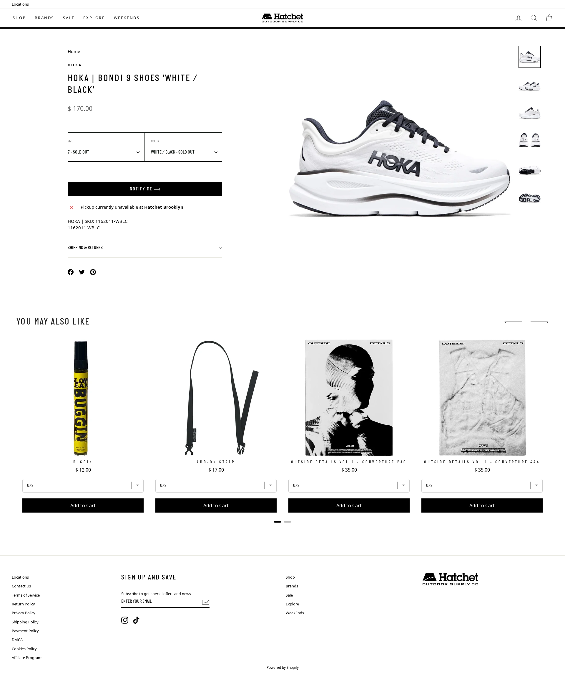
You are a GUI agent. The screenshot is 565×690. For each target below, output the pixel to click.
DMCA (17, 639)
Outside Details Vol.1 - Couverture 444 (482, 462)
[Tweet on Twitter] (82, 271)
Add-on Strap (216, 462)
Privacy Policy (23, 612)
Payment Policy (25, 630)
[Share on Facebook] (71, 271)
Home (74, 51)
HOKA (75, 64)
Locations (20, 4)
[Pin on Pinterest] (93, 271)
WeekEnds (127, 17)
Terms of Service (26, 595)
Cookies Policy (24, 648)
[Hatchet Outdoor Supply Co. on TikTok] (136, 620)
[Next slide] (540, 321)
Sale (68, 17)
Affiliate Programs (27, 657)
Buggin (83, 462)
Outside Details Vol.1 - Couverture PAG (349, 462)
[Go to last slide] (513, 321)
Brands (44, 17)
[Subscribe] (206, 602)
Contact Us (21, 586)
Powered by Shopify (283, 667)
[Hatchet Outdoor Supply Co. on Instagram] (124, 620)
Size (70, 141)
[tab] (277, 522)
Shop (19, 17)
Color (155, 141)
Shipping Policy (25, 622)
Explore (94, 17)
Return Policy (23, 604)
